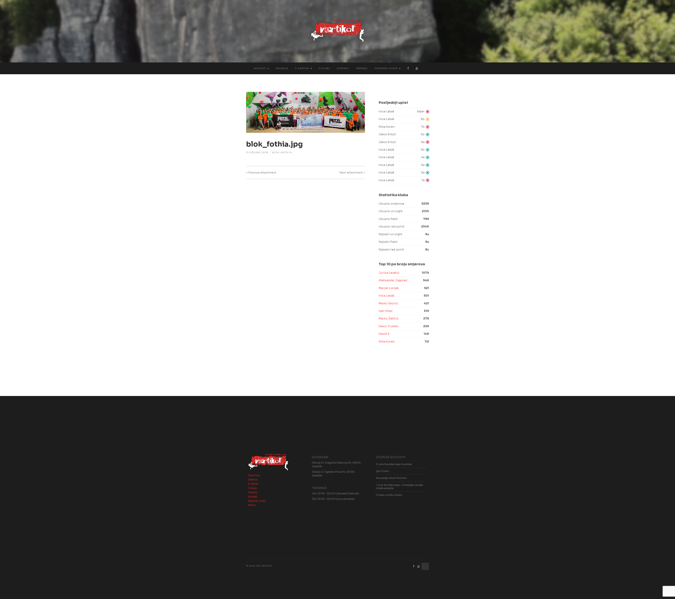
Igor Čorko (382, 471)
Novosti (260, 68)
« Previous (261, 172)
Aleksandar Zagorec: (393, 280)
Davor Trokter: (389, 326)
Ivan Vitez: (386, 311)
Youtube (416, 68)
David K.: (384, 334)
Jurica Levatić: (389, 273)
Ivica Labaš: (387, 295)
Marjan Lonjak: (389, 288)
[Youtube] (418, 566)
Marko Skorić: (388, 303)
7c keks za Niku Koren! (389, 495)
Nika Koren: (387, 341)
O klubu (324, 68)
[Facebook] (414, 566)
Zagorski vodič (385, 68)
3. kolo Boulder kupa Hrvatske (394, 464)
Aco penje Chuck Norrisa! (391, 478)
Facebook (408, 68)
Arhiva (251, 505)
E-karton (302, 68)
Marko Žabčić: (389, 318)
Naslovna (254, 475)
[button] (404, 111)
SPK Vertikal (264, 566)
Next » (352, 172)
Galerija (282, 68)
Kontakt (343, 68)
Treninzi (361, 68)
